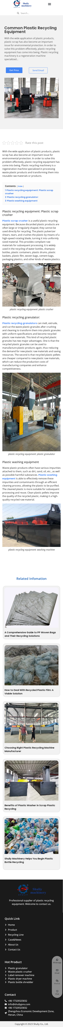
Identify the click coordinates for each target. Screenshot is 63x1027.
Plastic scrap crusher (15, 220)
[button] (49, 4)
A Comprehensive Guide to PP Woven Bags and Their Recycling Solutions (30, 634)
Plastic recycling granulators (19, 323)
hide (20, 186)
